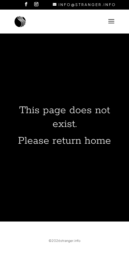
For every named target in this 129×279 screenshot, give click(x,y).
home (98, 140)
